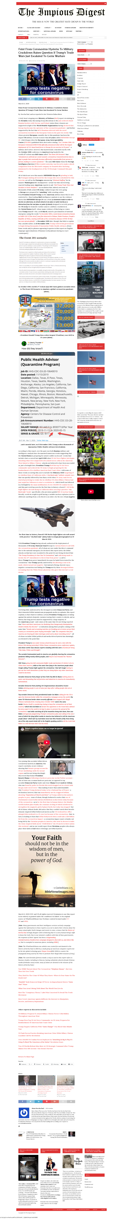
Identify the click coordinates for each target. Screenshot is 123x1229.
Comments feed (89, 1184)
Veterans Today (81, 117)
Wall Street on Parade (83, 120)
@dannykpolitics (98, 205)
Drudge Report (81, 84)
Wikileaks (80, 131)
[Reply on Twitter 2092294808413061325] (82, 199)
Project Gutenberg (82, 89)
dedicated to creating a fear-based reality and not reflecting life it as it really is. (50, 1196)
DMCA (28, 34)
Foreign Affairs (70, 27)
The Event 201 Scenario (57, 154)
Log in (86, 1179)
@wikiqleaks (92, 167)
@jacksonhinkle (99, 152)
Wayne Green (46, 951)
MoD (56, 118)
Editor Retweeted (91, 150)
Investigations (23, 31)
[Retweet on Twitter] (86, 150)
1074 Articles (49, 1108)
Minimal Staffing (59, 180)
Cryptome (80, 78)
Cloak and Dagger (33, 27)
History (36, 31)
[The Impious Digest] (61, 25)
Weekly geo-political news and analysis (88, 125)
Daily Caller (80, 81)
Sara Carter (80, 100)
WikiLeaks (85, 167)
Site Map (69, 31)
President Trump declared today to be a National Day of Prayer (45, 790)
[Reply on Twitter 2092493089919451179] (82, 161)
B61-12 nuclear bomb (65, 492)
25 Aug (97, 182)
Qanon (79, 92)
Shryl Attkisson (81, 103)
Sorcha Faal (33, 60)
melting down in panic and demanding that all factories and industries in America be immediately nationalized (46, 679)
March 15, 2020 (24, 60)
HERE (56, 942)
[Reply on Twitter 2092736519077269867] (82, 176)
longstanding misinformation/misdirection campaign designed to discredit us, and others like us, (46, 939)
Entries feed (88, 1182)
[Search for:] (96, 37)
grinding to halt (67, 175)
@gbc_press (90, 182)
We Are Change (81, 123)
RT (78, 95)
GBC (83, 182)
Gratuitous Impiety (86, 27)
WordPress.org (89, 1187)
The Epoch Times (82, 114)
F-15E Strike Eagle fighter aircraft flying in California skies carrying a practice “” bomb (46, 489)
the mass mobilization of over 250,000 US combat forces (51, 485)
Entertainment (71, 1209)
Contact (47, 27)
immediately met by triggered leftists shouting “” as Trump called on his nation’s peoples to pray (45, 794)
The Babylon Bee (82, 109)
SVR (36, 164)
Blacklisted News (82, 72)
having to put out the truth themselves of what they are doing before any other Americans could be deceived (45, 670)
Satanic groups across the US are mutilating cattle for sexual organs (33, 770)
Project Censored (82, 86)
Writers (78, 31)
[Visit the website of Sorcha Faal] (19, 1126)
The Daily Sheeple (82, 111)
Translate (90, 44)
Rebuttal (36, 34)
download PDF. (31, 1184)
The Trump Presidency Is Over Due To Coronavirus (36, 555)
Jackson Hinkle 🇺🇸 (87, 152)
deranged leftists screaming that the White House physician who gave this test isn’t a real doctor (45, 569)
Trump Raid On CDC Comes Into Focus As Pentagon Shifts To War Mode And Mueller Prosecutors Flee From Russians (65, 1089)
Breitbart (80, 75)
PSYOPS (103, 1209)
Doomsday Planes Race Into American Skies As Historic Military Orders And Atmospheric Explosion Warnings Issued (45, 1089)
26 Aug (83, 154)
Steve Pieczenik (81, 106)
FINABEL (28, 142)
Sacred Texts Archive (83, 97)
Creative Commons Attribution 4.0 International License (94, 1168)
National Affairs (50, 31)
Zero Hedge (80, 134)
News (61, 31)
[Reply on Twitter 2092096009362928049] (82, 217)
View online (22, 1184)
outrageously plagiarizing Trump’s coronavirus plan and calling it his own (48, 714)
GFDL (26, 921)
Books (20, 27)
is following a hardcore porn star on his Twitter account (51, 778)
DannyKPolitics (86, 205)
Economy (58, 27)
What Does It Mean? (83, 128)
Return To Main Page (26, 1057)
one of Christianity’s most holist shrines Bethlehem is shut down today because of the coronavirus (45, 799)
